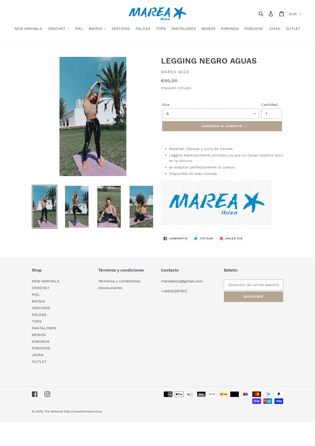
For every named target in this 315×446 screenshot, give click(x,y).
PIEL (36, 294)
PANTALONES (44, 328)
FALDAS (39, 314)
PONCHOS (41, 348)
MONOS (39, 335)
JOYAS (37, 355)
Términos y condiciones (119, 281)
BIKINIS (38, 301)
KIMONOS (40, 341)
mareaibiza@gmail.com (182, 281)
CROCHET (41, 288)
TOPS (37, 321)
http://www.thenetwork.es (83, 411)
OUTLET (39, 361)
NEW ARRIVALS (45, 281)
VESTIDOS (41, 308)
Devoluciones (110, 288)
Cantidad (269, 104)
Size (165, 104)
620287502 (177, 291)
